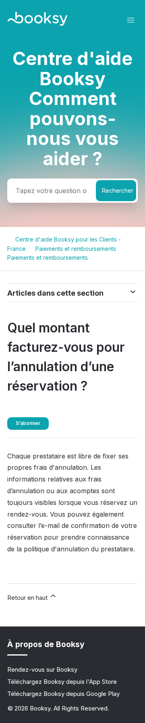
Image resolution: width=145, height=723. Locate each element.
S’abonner (28, 423)
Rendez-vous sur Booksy (42, 669)
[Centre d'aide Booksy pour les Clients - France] (37, 23)
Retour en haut (28, 597)
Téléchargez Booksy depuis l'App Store (62, 681)
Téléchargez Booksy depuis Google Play (63, 694)
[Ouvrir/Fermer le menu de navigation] (131, 20)
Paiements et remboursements (75, 248)
